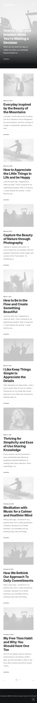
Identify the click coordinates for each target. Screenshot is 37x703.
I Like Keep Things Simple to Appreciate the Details (17, 375)
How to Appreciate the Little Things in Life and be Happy (17, 173)
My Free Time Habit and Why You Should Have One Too (17, 644)
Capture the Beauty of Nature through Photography (18, 239)
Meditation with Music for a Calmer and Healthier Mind (17, 511)
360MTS (9, 696)
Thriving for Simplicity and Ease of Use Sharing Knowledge (18, 444)
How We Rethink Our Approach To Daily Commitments (18, 576)
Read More (6, 134)
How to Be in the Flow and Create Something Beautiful (15, 306)
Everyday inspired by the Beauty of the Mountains (17, 108)
